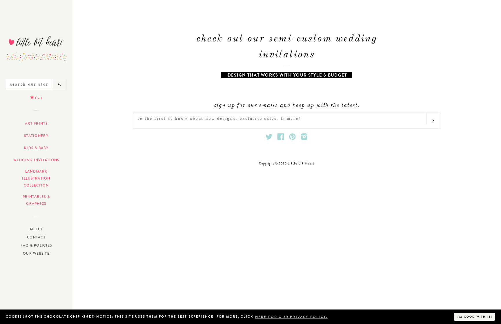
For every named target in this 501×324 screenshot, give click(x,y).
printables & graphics (36, 200)
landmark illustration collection (36, 178)
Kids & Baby (36, 148)
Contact (36, 237)
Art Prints (36, 123)
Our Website (36, 253)
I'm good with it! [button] (474, 316)
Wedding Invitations (36, 160)
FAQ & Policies (36, 245)
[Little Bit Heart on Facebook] (281, 138)
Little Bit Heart (301, 163)
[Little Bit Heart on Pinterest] (292, 138)
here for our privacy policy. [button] (291, 316)
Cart (38, 98)
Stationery (36, 135)
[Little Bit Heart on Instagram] (304, 138)
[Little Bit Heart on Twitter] (269, 138)
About (36, 229)
